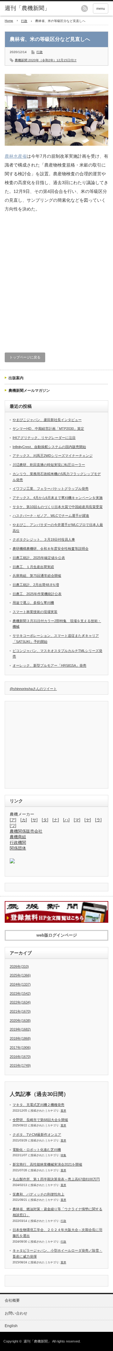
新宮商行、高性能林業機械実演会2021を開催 (47, 1164)
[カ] (23, 820)
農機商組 (18, 836)
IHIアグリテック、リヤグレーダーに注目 (44, 438)
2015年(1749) (20, 1065)
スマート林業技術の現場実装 (35, 612)
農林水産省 (16, 156)
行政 (24, 21)
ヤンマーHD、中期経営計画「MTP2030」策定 (48, 428)
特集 (63, 1155)
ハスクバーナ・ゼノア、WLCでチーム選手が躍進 (51, 515)
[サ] (34, 820)
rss (84, 8)
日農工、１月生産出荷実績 (33, 567)
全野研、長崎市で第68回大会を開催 (40, 1120)
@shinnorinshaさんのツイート (33, 689)
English (11, 1326)
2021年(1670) (20, 1011)
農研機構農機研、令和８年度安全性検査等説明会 (51, 548)
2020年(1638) (20, 1020)
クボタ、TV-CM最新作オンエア (37, 1134)
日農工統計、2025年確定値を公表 (39, 558)
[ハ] (66, 820)
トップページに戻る (24, 357)
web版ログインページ (56, 935)
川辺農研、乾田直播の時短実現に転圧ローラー (49, 465)
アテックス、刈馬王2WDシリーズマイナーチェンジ (53, 455)
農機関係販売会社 (26, 831)
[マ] (77, 820)
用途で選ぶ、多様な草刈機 (33, 602)
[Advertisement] (56, 281)
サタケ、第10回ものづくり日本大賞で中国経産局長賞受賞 (58, 507)
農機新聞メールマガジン (29, 390)
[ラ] (98, 820)
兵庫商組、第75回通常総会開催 (37, 575)
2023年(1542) (20, 993)
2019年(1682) (20, 1029)
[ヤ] (87, 820)
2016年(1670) (20, 1056)
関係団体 (18, 848)
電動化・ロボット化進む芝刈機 (37, 1149)
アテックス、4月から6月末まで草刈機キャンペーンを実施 (58, 498)
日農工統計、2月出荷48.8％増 (36, 585)
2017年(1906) (20, 1047)
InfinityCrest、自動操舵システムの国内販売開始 (49, 447)
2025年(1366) (20, 975)
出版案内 (16, 378)
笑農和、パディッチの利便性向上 (38, 1194)
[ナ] (55, 820)
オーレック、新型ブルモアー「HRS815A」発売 (49, 665)
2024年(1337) (20, 984)
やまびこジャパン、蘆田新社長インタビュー (47, 420)
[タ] (45, 820)
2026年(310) (19, 966)
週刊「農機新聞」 (37, 1341)
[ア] (13, 820)
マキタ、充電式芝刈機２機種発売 (38, 1105)
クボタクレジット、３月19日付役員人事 (44, 539)
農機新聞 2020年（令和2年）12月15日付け (46, 60)
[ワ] (13, 825)
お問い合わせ (16, 1313)
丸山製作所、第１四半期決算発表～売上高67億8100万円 (56, 1179)
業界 (63, 1110)
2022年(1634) (20, 1002)
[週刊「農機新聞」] (27, 8)
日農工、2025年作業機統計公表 (37, 594)
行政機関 (18, 842)
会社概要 (12, 1300)
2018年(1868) (20, 1038)
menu (100, 8)
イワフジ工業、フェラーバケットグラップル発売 (51, 488)
